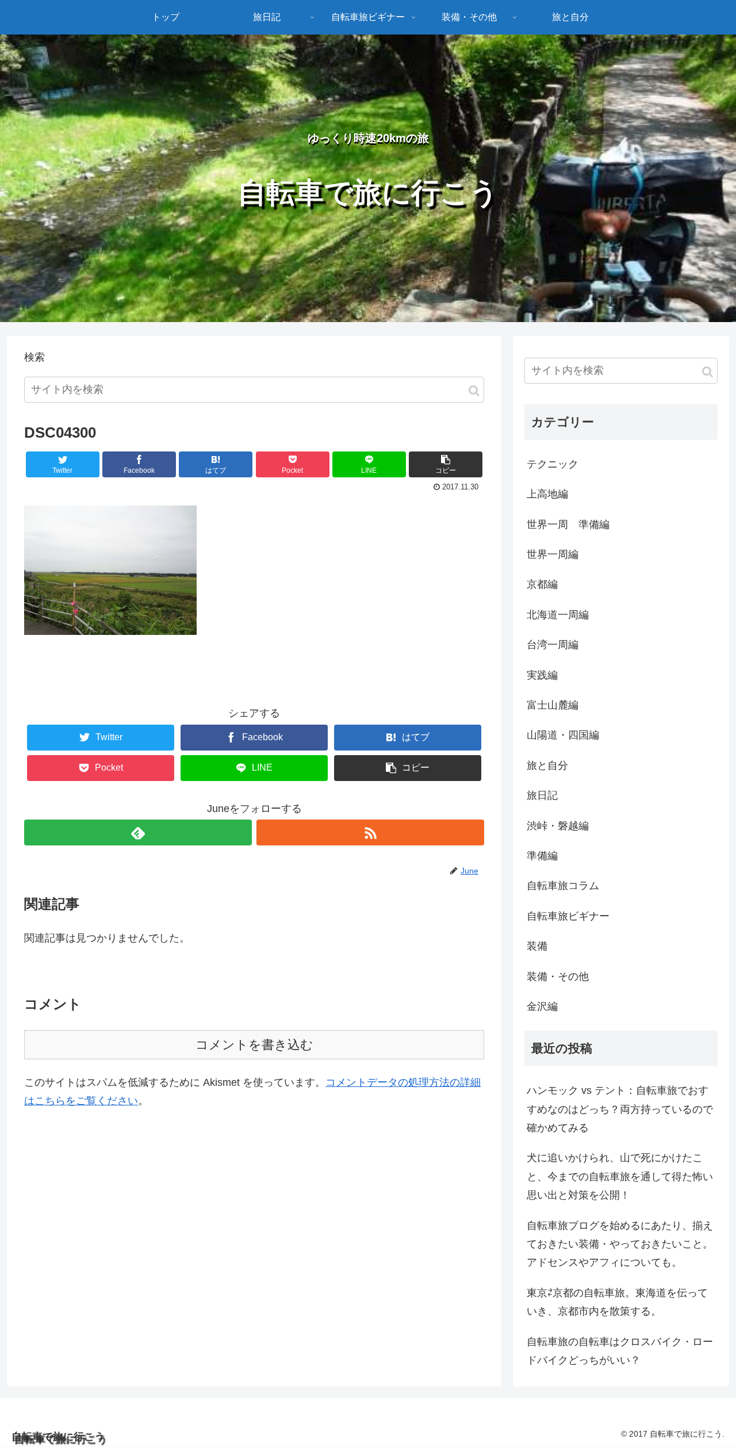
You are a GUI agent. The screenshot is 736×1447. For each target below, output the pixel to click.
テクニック (552, 464)
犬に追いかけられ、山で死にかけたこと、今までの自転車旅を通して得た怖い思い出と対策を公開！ (620, 1176)
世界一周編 (552, 554)
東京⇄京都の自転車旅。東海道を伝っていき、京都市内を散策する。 (617, 1302)
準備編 (542, 856)
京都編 (542, 584)
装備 (537, 946)
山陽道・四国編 (563, 735)
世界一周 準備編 (568, 524)
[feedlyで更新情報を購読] (138, 832)
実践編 (542, 675)
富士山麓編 (552, 705)
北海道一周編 (558, 615)
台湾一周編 (552, 644)
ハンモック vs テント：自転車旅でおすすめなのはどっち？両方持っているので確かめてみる (620, 1109)
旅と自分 (547, 765)
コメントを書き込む (254, 1045)
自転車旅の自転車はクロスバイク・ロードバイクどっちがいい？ (620, 1351)
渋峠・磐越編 (558, 826)
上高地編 (547, 494)
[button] (474, 391)
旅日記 (542, 795)
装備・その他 (558, 976)
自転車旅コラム (563, 885)
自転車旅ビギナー (568, 916)
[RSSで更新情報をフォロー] (370, 832)
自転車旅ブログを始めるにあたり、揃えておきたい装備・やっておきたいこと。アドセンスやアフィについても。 (620, 1244)
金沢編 (542, 1006)
